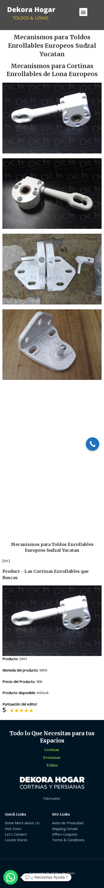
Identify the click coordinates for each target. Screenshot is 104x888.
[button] (83, 12)
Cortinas (51, 750)
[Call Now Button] (92, 444)
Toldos (52, 765)
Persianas (51, 758)
